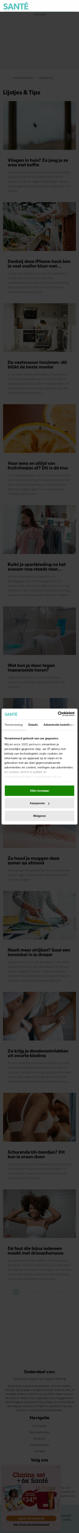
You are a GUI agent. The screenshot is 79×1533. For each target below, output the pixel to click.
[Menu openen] (55, 5)
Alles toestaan (39, 790)
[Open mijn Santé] (65, 5)
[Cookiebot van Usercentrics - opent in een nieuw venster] (58, 714)
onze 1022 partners (27, 744)
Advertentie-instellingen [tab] (60, 724)
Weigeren (39, 815)
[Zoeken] (73, 6)
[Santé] (16, 6)
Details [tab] (33, 724)
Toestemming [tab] (13, 724)
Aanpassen (37, 803)
